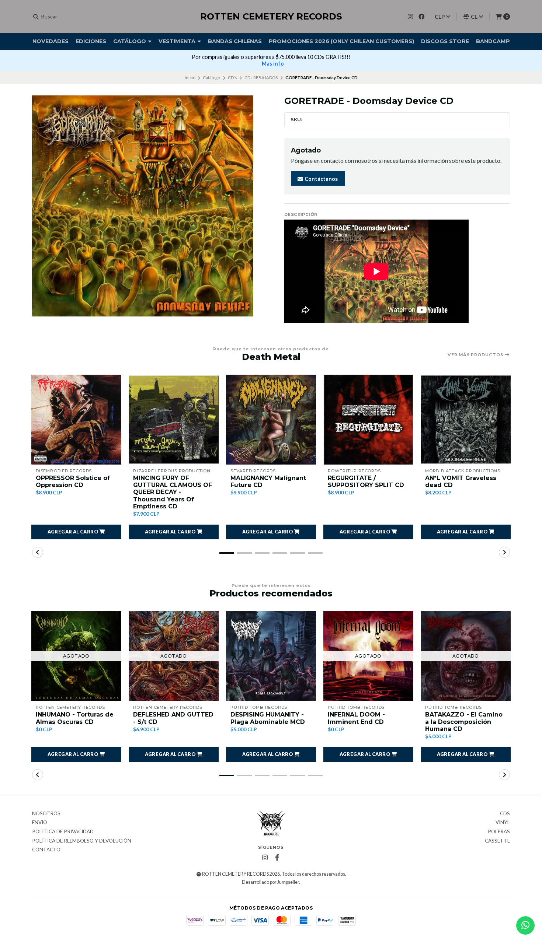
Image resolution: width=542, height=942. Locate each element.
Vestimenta (178, 41)
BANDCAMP (493, 41)
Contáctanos (320, 179)
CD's (232, 77)
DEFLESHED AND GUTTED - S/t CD (173, 718)
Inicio (190, 77)
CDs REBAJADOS (261, 77)
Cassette (497, 841)
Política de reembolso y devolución (81, 841)
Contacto (46, 849)
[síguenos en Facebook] (421, 16)
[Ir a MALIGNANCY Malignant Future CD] (271, 420)
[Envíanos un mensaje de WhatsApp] (525, 925)
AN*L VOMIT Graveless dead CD (460, 481)
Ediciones (91, 41)
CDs (505, 813)
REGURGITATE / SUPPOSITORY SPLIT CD (366, 481)
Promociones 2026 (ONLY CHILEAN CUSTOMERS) (341, 41)
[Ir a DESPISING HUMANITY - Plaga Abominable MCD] (271, 656)
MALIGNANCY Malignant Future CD (268, 481)
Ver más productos (476, 355)
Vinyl (503, 822)
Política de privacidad (63, 831)
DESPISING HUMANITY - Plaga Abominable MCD (267, 718)
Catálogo (130, 41)
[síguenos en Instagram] (410, 16)
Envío (39, 822)
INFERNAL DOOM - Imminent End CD (356, 718)
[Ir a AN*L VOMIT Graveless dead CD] (466, 420)
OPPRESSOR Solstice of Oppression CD (73, 481)
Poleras (499, 831)
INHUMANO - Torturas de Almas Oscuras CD (75, 718)
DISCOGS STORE (445, 41)
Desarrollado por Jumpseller (270, 882)
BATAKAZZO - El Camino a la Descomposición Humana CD (464, 721)
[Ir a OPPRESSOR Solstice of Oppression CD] (76, 420)
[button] (76, 532)
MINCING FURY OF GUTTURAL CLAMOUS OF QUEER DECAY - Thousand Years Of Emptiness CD (172, 492)
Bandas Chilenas (235, 41)
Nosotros (46, 813)
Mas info (273, 63)
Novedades (50, 41)
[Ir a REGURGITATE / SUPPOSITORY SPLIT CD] (368, 420)
